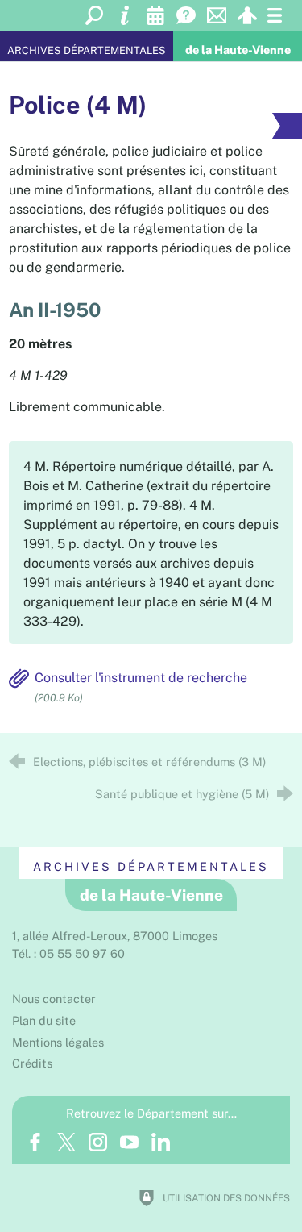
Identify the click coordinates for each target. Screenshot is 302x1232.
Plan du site (44, 1020)
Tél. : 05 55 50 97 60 (68, 953)
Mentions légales (58, 1042)
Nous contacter (54, 998)
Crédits (32, 1063)
